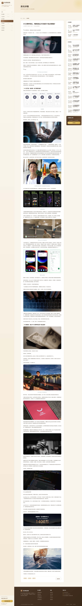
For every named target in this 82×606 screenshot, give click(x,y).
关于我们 (67, 604)
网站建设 (25, 578)
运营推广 (34, 578)
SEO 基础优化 (40, 597)
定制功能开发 (40, 599)
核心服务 (5, 14)
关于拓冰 (5, 23)
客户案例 (7, 18)
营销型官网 (39, 594)
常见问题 (7, 27)
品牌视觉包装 (40, 595)
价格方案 (7, 25)
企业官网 (29, 578)
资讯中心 (7, 21)
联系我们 (7, 30)
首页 (7, 11)
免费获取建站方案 (7, 601)
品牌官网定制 (40, 592)
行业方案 (5, 16)
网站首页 (51, 592)
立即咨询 (73, 122)
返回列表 (58, 578)
